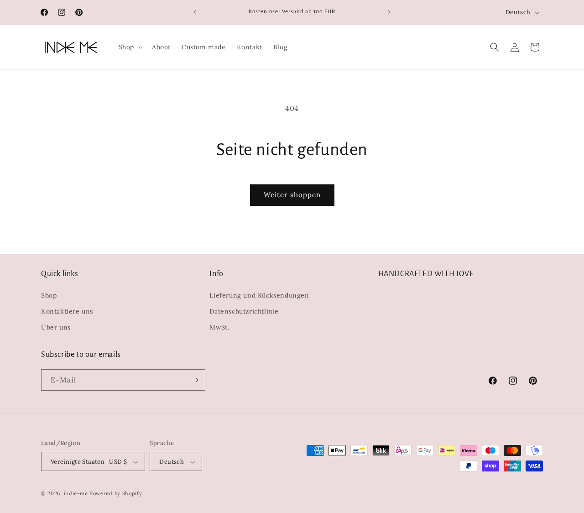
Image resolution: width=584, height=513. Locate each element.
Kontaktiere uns (67, 311)
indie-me (76, 494)
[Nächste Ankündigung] (389, 12)
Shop (49, 295)
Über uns (56, 328)
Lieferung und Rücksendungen (259, 295)
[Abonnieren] (195, 380)
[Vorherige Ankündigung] (195, 12)
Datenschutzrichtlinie (244, 311)
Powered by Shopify (115, 494)
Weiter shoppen (292, 194)
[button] (129, 47)
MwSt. (219, 328)
